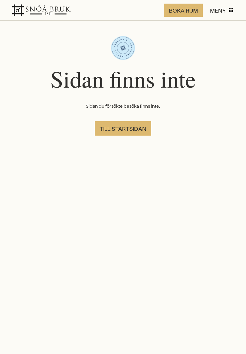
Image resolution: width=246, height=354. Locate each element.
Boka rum (183, 10)
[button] (222, 10)
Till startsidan (123, 128)
